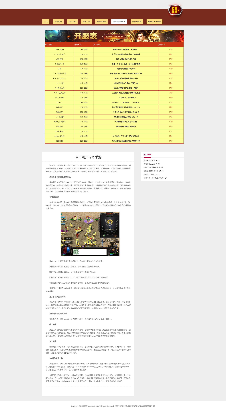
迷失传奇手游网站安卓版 (153, 178)
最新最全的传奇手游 (151, 171)
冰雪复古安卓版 (149, 160)
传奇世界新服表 (154, 22)
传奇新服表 (101, 22)
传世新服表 (136, 22)
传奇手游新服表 (119, 22)
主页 (46, 22)
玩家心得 (86, 22)
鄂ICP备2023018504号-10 (145, 406)
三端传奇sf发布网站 (151, 167)
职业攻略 (72, 22)
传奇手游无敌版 (149, 164)
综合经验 (58, 22)
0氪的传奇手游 (149, 174)
